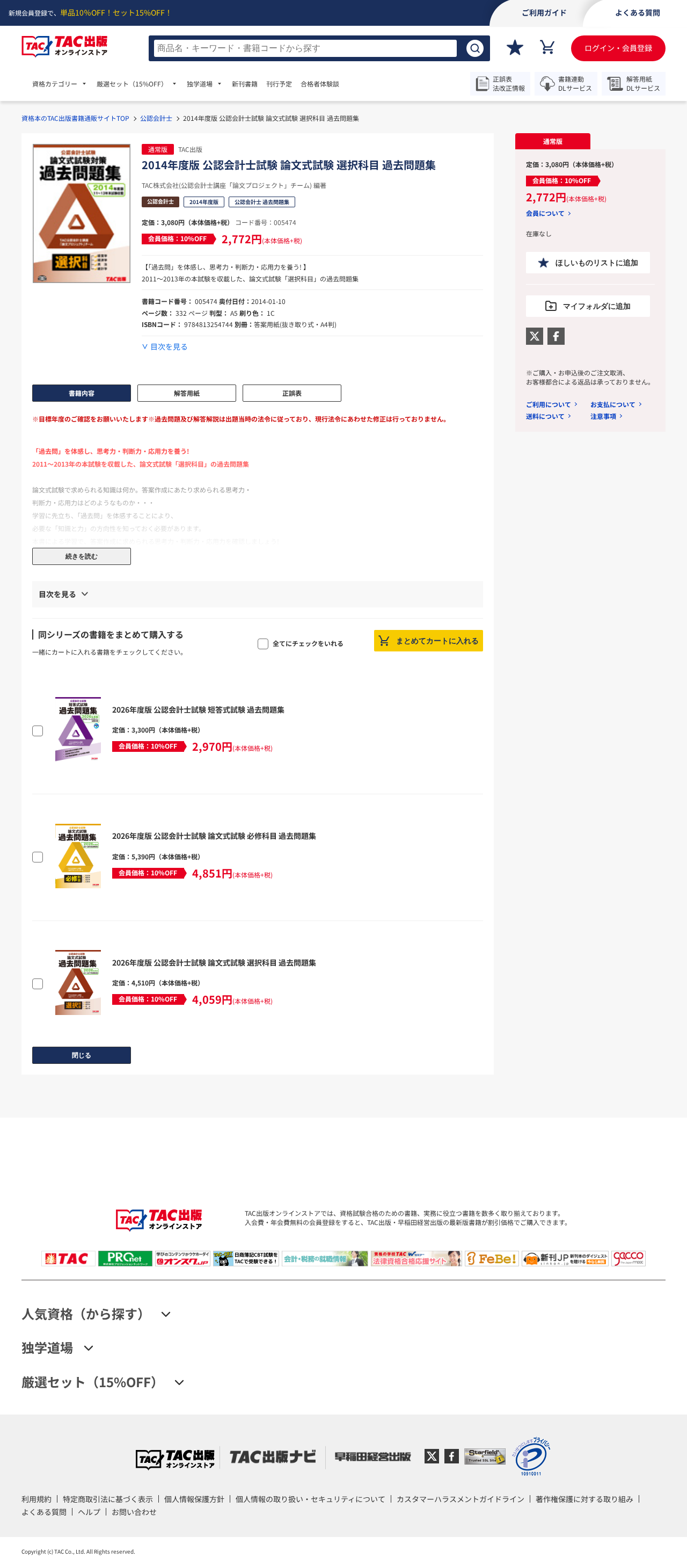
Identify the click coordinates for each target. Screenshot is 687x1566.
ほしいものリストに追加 (597, 262)
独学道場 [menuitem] (200, 84)
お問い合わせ (134, 1512)
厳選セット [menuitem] (132, 84)
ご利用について (548, 404)
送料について (545, 416)
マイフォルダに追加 (597, 306)
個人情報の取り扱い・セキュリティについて (310, 1499)
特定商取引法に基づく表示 (108, 1499)
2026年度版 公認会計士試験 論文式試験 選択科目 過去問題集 (214, 962)
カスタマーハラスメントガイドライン (460, 1499)
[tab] (552, 141)
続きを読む (81, 556)
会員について (545, 213)
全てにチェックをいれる (308, 643)
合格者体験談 (320, 84)
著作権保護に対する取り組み (584, 1499)
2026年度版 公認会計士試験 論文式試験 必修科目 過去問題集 (214, 835)
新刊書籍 (245, 84)
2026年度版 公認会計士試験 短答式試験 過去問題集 (198, 709)
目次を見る (169, 347)
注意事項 (603, 416)
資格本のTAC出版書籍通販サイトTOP (75, 117)
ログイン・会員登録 (618, 47)
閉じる (81, 1055)
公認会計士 (156, 117)
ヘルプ (89, 1512)
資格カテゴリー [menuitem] (54, 84)
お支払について (612, 404)
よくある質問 (44, 1512)
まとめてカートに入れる (437, 640)
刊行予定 (279, 84)
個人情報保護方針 (194, 1499)
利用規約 (36, 1499)
